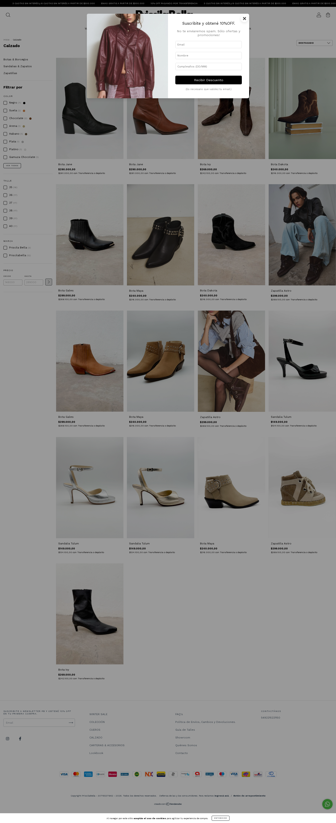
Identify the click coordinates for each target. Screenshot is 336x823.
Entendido (220, 818)
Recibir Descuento (208, 80)
